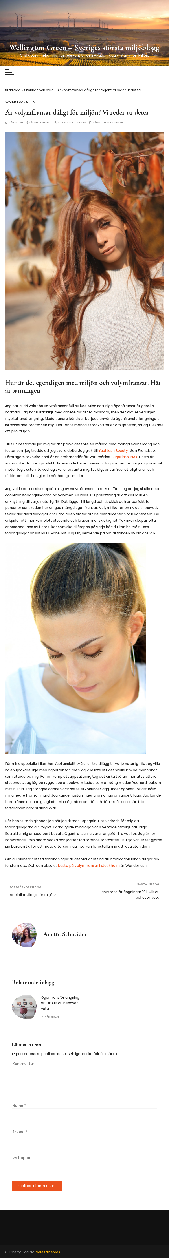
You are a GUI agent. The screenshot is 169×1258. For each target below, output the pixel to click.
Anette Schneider (74, 122)
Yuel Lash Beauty (113, 450)
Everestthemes (47, 1252)
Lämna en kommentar (108, 122)
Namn (19, 1105)
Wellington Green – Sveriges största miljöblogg (84, 47)
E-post (20, 1131)
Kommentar (23, 1063)
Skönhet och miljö (20, 102)
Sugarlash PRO (124, 456)
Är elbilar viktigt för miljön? (33, 894)
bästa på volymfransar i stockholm (89, 865)
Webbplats (23, 1157)
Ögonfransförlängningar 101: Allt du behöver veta (129, 894)
